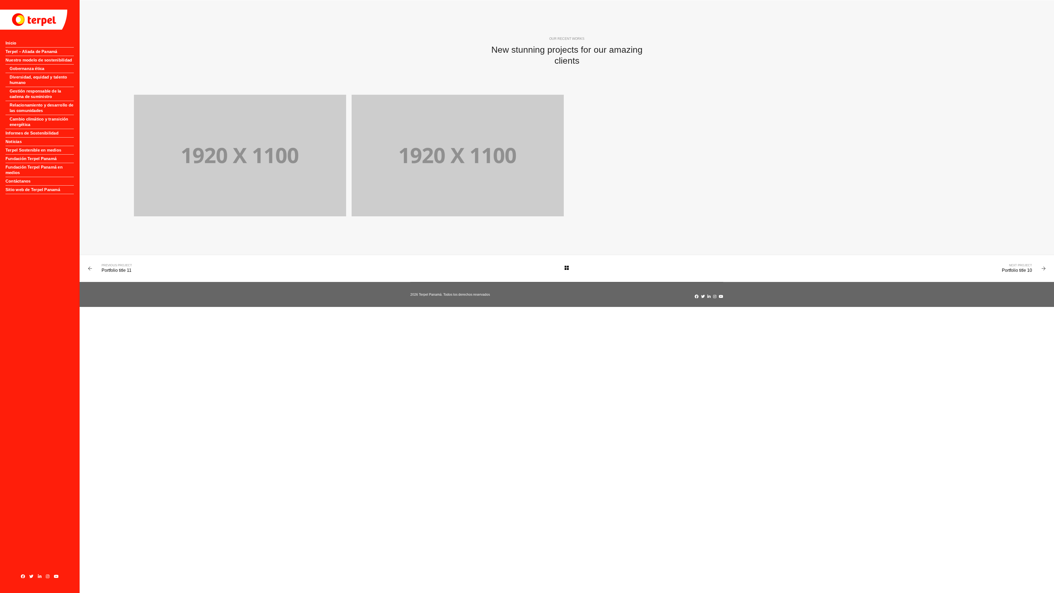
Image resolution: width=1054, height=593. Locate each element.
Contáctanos (17, 181)
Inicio (10, 43)
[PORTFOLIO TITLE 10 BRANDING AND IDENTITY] (240, 155)
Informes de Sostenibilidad (31, 133)
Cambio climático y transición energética (39, 122)
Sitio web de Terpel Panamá (32, 189)
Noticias (13, 141)
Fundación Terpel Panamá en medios (34, 170)
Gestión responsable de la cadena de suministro (35, 94)
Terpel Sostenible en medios (33, 150)
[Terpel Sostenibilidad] (33, 20)
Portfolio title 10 (1017, 270)
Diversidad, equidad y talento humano (38, 80)
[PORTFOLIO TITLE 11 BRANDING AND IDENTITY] (458, 155)
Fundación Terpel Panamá (31, 158)
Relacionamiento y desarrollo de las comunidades (41, 108)
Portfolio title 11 (116, 270)
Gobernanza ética (27, 68)
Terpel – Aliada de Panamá (31, 51)
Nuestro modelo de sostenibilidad (38, 60)
